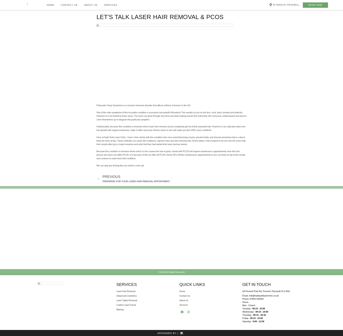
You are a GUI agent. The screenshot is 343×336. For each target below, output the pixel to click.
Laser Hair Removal (125, 291)
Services (110, 5)
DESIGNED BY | (167, 333)
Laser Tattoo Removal (126, 300)
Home (50, 5)
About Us (90, 5)
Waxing (120, 309)
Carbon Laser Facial (126, 305)
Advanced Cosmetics (126, 296)
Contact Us (69, 5)
